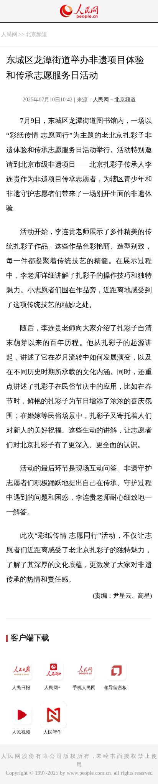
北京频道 (36, 34)
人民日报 (21, 687)
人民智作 (52, 732)
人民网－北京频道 (114, 100)
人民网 (9, 34)
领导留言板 (115, 687)
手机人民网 (83, 687)
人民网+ (52, 687)
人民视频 (21, 732)
